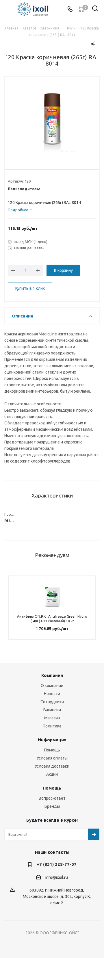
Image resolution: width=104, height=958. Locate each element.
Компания (52, 675)
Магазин (52, 718)
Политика (52, 726)
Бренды (52, 806)
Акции (52, 774)
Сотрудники (52, 701)
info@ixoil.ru (56, 877)
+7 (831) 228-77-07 (57, 864)
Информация (52, 739)
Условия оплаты (52, 758)
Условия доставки (52, 766)
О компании (52, 685)
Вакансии (52, 710)
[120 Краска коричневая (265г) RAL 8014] (52, 118)
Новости (52, 693)
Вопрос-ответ (52, 798)
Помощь (52, 750)
